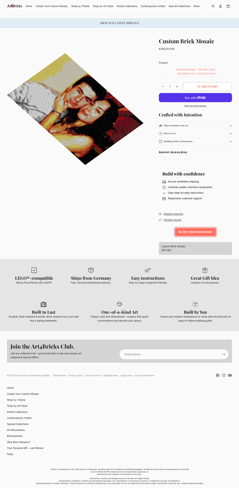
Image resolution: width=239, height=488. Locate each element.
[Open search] (213, 6)
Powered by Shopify (40, 375)
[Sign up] (223, 354)
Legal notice (126, 375)
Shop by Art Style (17, 405)
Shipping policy (110, 375)
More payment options (195, 106)
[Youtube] (230, 375)
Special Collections (18, 423)
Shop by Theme (16, 399)
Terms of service (93, 375)
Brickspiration (15, 435)
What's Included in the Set (176, 125)
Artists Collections (17, 411)
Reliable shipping (173, 213)
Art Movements (16, 429)
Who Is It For (170, 133)
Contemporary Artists (19, 417)
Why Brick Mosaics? (18, 442)
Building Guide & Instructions (178, 141)
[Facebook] (218, 375)
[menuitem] (197, 6)
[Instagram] (224, 375)
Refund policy (60, 375)
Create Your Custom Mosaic (23, 393)
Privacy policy (76, 375)
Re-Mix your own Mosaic (195, 231)
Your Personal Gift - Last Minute (25, 447)
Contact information (144, 375)
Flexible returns (172, 219)
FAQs (10, 454)
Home (10, 387)
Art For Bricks (22, 375)
